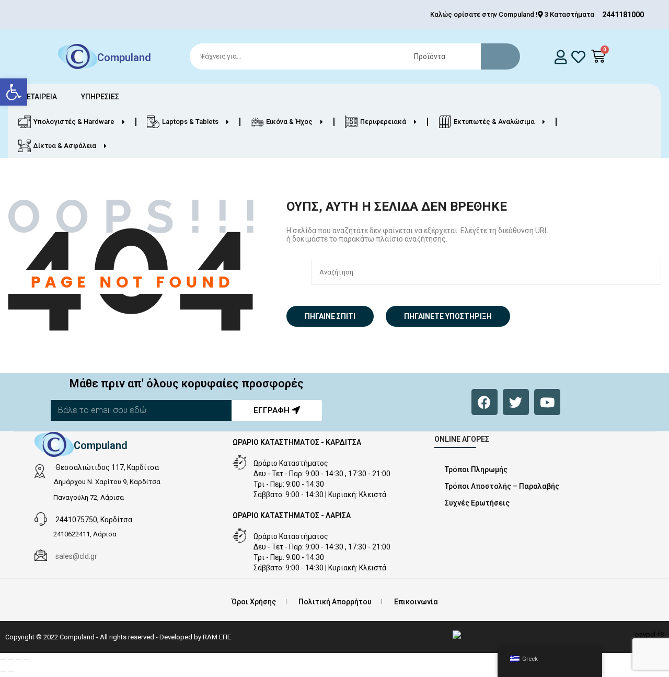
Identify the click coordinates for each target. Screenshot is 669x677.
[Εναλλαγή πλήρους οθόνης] (11, 659)
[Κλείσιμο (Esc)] (27, 659)
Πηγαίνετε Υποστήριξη (448, 316)
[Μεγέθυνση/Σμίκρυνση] (3, 659)
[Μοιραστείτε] (19, 659)
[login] (560, 57)
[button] (13, 92)
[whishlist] (578, 57)
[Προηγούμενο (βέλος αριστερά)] (3, 671)
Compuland (124, 57)
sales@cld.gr (76, 556)
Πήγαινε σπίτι (330, 316)
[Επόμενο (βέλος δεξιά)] (11, 671)
